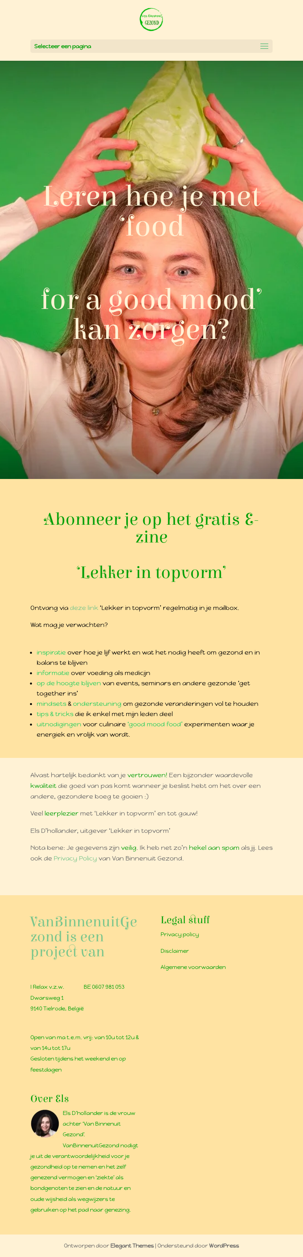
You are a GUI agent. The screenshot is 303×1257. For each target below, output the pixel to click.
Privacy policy (180, 934)
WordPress (224, 1245)
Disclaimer (175, 950)
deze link (84, 608)
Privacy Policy (76, 858)
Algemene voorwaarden (193, 967)
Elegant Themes (132, 1245)
